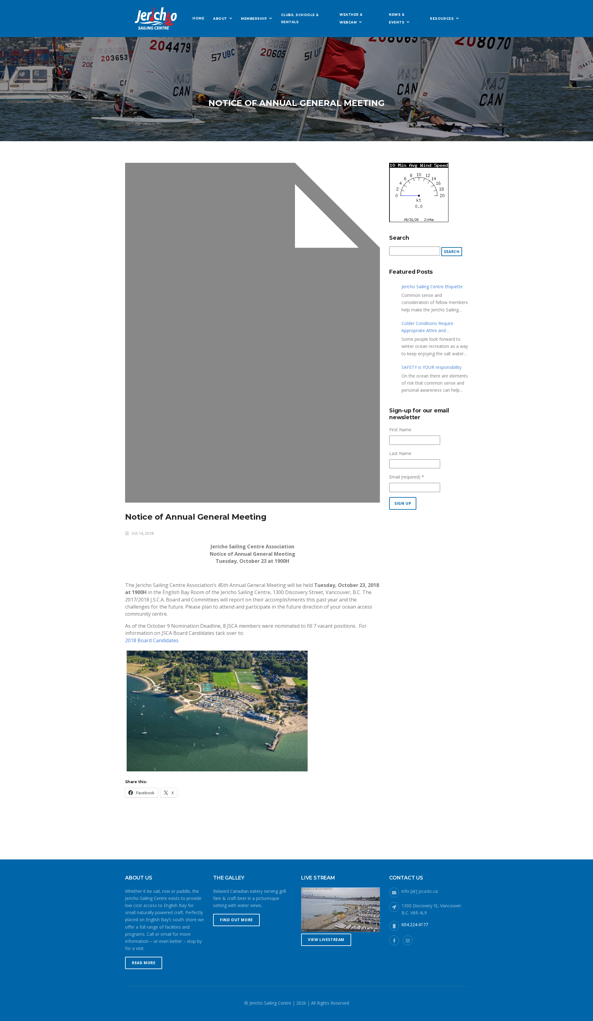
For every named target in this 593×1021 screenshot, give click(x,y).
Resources (442, 19)
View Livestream (326, 939)
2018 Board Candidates (152, 640)
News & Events (396, 18)
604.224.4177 (415, 924)
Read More (143, 962)
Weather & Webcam (351, 18)
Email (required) (406, 477)
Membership (254, 19)
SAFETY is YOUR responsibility (431, 367)
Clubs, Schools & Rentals (300, 18)
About (220, 19)
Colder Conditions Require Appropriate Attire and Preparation (427, 327)
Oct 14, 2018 (143, 533)
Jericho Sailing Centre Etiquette (432, 286)
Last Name (400, 453)
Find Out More (236, 919)
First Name (400, 429)
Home (198, 18)
